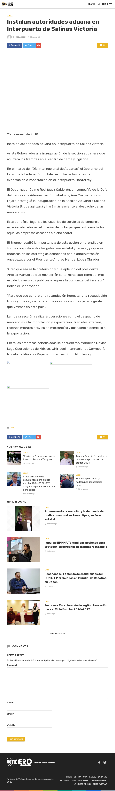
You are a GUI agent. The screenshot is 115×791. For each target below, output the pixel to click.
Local (9, 15)
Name (10, 702)
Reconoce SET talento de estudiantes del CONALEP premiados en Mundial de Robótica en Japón (76, 577)
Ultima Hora (80, 777)
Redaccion (21, 37)
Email (10, 714)
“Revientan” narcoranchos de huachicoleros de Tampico (39, 458)
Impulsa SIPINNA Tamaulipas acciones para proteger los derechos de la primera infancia (76, 544)
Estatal (102, 777)
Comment (12, 665)
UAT (74, 780)
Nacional (65, 780)
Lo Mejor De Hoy (82, 784)
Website (11, 725)
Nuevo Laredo (99, 780)
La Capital (84, 780)
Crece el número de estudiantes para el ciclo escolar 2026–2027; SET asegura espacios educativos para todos (39, 483)
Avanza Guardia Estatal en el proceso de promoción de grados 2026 (92, 459)
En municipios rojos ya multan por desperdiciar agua (89, 482)
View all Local (56, 633)
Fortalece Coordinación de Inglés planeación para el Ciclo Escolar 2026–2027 (76, 607)
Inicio (69, 777)
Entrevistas (100, 784)
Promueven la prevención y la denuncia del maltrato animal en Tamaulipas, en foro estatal (74, 515)
